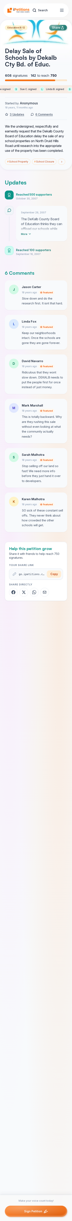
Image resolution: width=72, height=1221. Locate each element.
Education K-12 (16, 27)
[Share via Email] (44, 592)
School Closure (44, 161)
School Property (17, 161)
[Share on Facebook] (13, 592)
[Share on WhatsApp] (34, 592)
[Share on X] (23, 592)
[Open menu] (61, 10)
